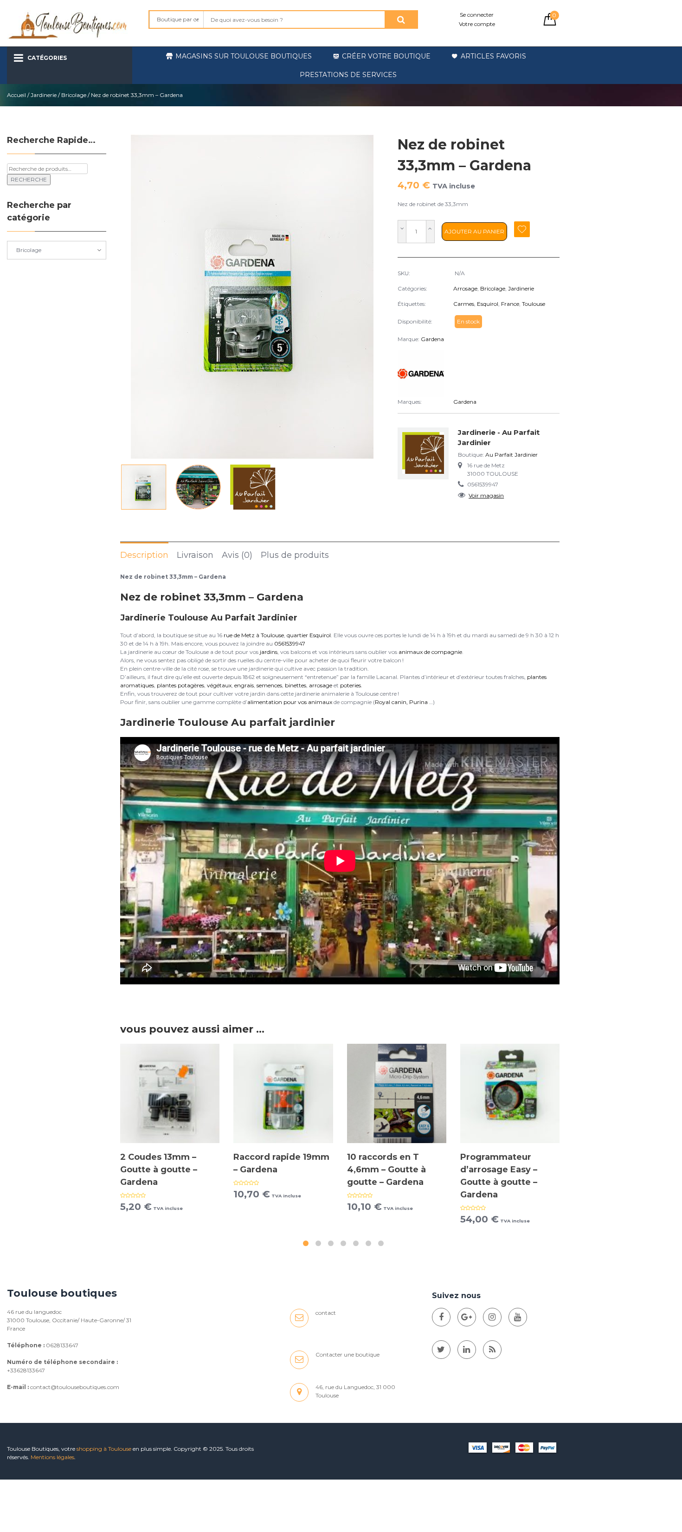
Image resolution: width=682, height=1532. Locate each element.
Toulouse (533, 303)
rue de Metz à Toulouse (254, 635)
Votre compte (477, 23)
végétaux (219, 685)
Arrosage (465, 288)
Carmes (463, 303)
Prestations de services (348, 75)
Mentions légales (52, 1457)
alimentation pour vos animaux (289, 701)
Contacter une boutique (347, 1354)
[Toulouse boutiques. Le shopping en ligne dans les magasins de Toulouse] (441, 1317)
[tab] (144, 554)
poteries (350, 685)
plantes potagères (180, 685)
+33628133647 (26, 1370)
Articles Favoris (493, 56)
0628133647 (62, 1345)
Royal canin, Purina (401, 701)
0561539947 (289, 643)
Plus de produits (295, 555)
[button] (373, 297)
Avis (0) (237, 555)
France (510, 303)
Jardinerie (44, 94)
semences (269, 685)
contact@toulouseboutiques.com (74, 1386)
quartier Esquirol (309, 635)
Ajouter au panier (474, 231)
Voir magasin (486, 495)
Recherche (29, 179)
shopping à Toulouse (104, 1448)
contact (325, 1312)
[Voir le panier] (550, 23)
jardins (268, 651)
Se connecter (477, 14)
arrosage (320, 685)
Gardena (432, 339)
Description (144, 555)
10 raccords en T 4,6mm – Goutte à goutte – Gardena (386, 1169)
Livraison (195, 555)
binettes (295, 685)
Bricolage (73, 94)
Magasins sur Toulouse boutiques (243, 56)
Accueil (16, 94)
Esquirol (487, 303)
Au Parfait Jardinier (511, 454)
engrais (244, 685)
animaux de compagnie (430, 651)
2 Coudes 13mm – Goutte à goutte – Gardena (158, 1169)
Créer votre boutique (386, 56)
